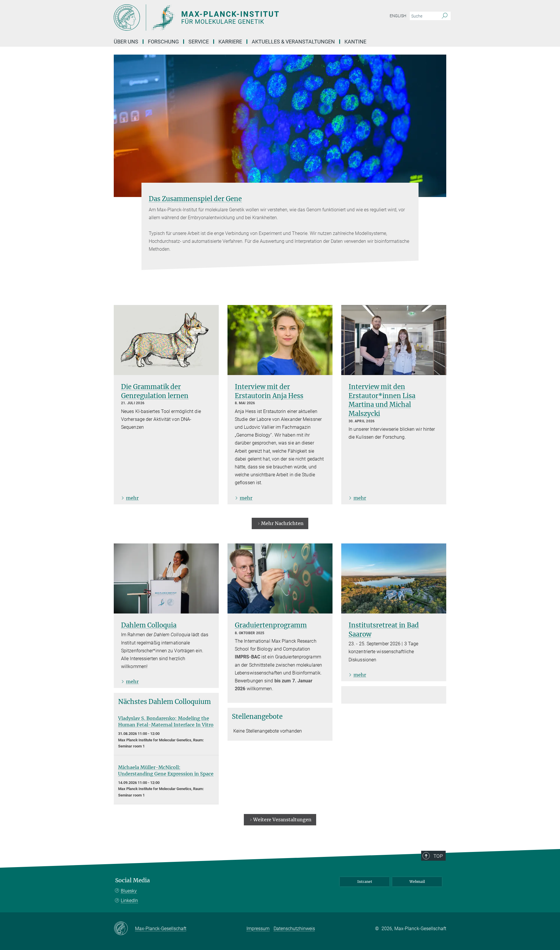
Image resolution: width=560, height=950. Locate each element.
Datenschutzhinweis (294, 928)
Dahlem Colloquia (148, 625)
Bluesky (129, 891)
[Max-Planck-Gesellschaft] (124, 929)
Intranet (364, 881)
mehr (132, 498)
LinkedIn (129, 900)
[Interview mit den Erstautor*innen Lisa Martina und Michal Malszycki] (393, 340)
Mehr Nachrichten (282, 523)
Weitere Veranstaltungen (282, 819)
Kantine (355, 41)
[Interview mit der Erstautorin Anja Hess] (280, 340)
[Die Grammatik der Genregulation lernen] (166, 340)
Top (438, 856)
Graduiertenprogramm (271, 625)
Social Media (132, 880)
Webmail (417, 881)
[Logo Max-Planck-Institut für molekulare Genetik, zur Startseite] (223, 17)
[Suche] (445, 16)
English (398, 15)
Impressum (258, 928)
